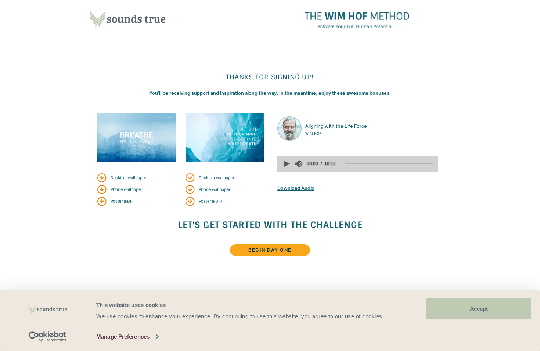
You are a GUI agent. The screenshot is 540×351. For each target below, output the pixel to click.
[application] (357, 164)
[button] (286, 164)
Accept (479, 308)
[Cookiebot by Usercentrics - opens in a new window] (47, 336)
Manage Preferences (123, 336)
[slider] (389, 164)
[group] (299, 164)
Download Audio (295, 188)
